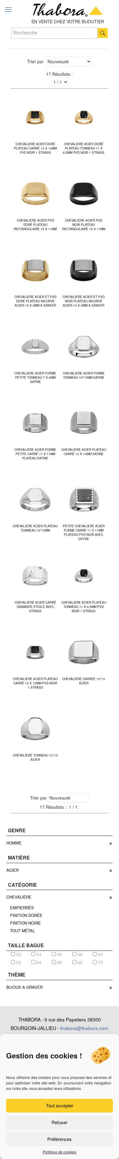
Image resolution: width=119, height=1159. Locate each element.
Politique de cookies (59, 1151)
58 (79, 954)
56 (59, 954)
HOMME (14, 843)
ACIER (12, 870)
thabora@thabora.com (84, 1028)
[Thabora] (67, 9)
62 (18, 962)
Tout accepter (59, 1105)
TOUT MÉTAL (22, 930)
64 (38, 962)
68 (79, 962)
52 (18, 954)
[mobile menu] (8, 9)
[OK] (103, 33)
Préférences (59, 1139)
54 (38, 954)
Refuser (59, 1122)
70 (100, 962)
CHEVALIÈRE (18, 897)
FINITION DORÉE (26, 915)
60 (100, 954)
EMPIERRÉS (22, 908)
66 (59, 962)
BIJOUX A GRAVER (24, 987)
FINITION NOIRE (25, 923)
